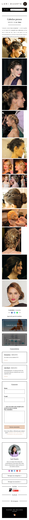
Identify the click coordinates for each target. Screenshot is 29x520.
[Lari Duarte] (14, 4)
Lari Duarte (14, 459)
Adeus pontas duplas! (14, 339)
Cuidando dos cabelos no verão (14, 325)
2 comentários (11, 310)
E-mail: (6, 396)
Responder (6, 360)
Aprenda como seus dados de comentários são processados (15, 433)
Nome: (6, 388)
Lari (16, 22)
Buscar (24, 10)
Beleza (19, 22)
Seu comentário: (8, 409)
